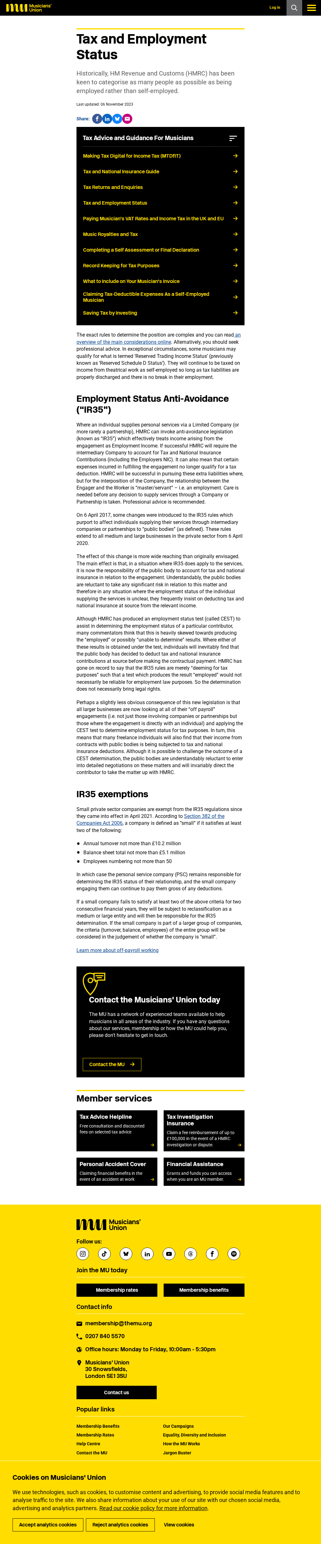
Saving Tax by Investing (110, 313)
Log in (275, 7)
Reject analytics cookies (120, 1525)
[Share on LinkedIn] (107, 119)
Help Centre (88, 1443)
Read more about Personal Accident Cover (116, 1172)
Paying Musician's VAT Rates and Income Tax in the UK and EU (153, 219)
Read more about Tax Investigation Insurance (204, 1130)
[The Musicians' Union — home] (28, 8)
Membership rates (117, 1290)
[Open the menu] (311, 8)
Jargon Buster (177, 1452)
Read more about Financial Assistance (204, 1172)
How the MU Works (181, 1443)
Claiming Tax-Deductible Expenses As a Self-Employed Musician (146, 297)
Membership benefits (204, 1290)
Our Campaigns (178, 1426)
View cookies (179, 1525)
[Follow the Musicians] (82, 1254)
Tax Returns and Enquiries (113, 187)
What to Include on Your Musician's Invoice (131, 281)
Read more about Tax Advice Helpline (116, 1130)
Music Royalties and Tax (110, 234)
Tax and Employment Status (115, 203)
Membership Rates (95, 1434)
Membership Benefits (97, 1426)
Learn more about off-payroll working (117, 950)
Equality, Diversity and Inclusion (194, 1434)
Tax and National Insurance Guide (121, 172)
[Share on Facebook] (97, 119)
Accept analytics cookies (48, 1525)
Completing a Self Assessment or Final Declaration (141, 250)
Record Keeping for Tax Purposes (121, 266)
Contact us (116, 1392)
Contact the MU (107, 1064)
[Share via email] (127, 119)
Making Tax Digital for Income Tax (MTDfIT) (132, 156)
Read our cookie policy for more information (153, 1508)
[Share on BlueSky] (117, 119)
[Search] (294, 8)
